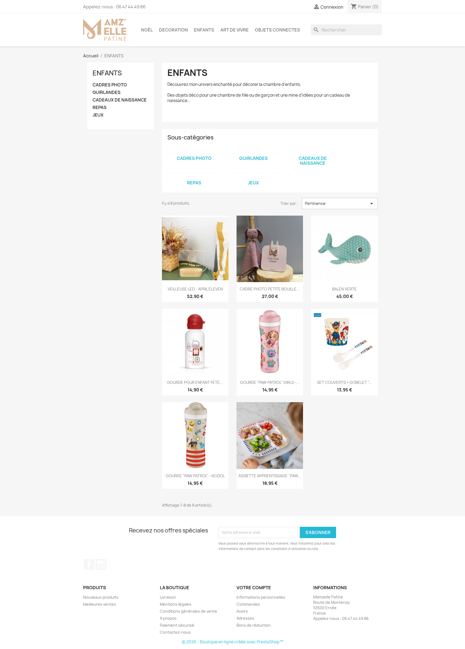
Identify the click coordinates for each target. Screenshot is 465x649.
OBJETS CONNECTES (277, 30)
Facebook (89, 564)
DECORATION (173, 30)
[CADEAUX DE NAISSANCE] (313, 151)
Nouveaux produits (100, 597)
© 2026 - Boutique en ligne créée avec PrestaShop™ (232, 642)
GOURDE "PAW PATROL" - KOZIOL (195, 475)
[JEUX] (253, 175)
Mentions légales (175, 604)
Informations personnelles (261, 597)
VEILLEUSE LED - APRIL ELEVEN (195, 289)
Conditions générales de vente (188, 611)
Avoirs (242, 611)
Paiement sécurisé (177, 625)
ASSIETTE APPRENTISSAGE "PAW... (269, 475)
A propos (168, 618)
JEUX (98, 115)
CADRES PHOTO (110, 85)
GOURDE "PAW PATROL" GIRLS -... (270, 382)
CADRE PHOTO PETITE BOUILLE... (270, 289)
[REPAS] (194, 175)
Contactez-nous (175, 632)
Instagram (101, 564)
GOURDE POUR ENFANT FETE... (195, 382)
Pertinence (340, 203)
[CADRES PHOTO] (194, 151)
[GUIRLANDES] (253, 151)
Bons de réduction (254, 625)
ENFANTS (204, 30)
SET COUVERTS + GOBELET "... (344, 382)
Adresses (245, 618)
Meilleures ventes (99, 604)
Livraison (168, 597)
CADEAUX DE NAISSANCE (120, 100)
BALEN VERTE (344, 289)
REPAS (100, 107)
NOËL (147, 30)
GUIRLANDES (107, 92)
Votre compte (254, 588)
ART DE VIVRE (234, 30)
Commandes (248, 604)
